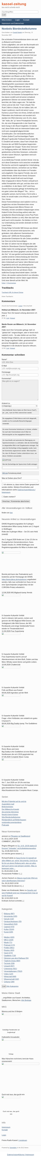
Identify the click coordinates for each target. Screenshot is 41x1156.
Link (7, 318)
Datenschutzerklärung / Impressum (20, 1155)
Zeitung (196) (9, 982)
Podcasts (5, 825)
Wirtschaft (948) (10, 976)
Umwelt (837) (9, 966)
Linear (20, 306)
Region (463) (9, 950)
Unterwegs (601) (10, 969)
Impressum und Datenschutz (13, 23)
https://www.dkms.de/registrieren (14, 579)
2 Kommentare (11, 283)
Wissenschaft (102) (11, 979)
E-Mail (4, 366)
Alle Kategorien (12, 986)
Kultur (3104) (9, 929)
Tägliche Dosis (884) (12, 961)
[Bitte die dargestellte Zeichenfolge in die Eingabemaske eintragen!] (20, 460)
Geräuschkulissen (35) (13, 921)
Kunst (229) (8, 932)
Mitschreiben (7, 20)
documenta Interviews (10, 812)
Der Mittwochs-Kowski (10, 809)
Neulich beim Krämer (10, 814)
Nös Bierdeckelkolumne (11, 817)
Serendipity (13, 1147)
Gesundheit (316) (10, 924)
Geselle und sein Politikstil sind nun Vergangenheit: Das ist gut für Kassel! (20, 892)
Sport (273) (8, 953)
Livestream (22, 1140)
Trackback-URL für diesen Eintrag (12, 292)
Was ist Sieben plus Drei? (12, 478)
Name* (4, 359)
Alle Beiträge (26, 1000)
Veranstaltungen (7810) (13, 971)
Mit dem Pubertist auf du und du (14, 801)
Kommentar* (6, 378)
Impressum (6, 1127)
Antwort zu (6, 403)
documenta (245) (10, 916)
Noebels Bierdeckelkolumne (19, 28)
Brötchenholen (7, 807)
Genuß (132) (9, 919)
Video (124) (8, 974)
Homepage (6, 372)
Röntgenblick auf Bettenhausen (14, 820)
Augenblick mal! (8, 804)
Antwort (12, 318)
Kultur (3, 283)
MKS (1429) (8, 940)
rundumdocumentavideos (11, 822)
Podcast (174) (9, 945)
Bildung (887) (9, 914)
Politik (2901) (9, 948)
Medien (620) (9, 937)
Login (17, 20)
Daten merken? (10, 497)
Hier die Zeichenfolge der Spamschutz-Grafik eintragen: (20, 464)
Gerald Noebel (17, 32)
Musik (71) (8, 942)
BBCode (5, 473)
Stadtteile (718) (10, 955)
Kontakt (26, 20)
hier (11, 513)
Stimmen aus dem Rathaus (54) (16, 958)
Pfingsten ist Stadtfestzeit (20, 836)
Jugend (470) (9, 927)
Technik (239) (9, 963)
